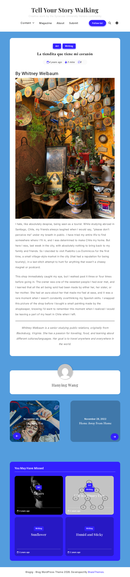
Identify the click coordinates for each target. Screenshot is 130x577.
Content (26, 22)
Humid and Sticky (89, 534)
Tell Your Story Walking (65, 10)
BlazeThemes (96, 572)
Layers (39, 493)
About (60, 23)
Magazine (45, 23)
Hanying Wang (65, 385)
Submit (73, 23)
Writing (69, 46)
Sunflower (39, 534)
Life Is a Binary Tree (89, 495)
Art (57, 46)
